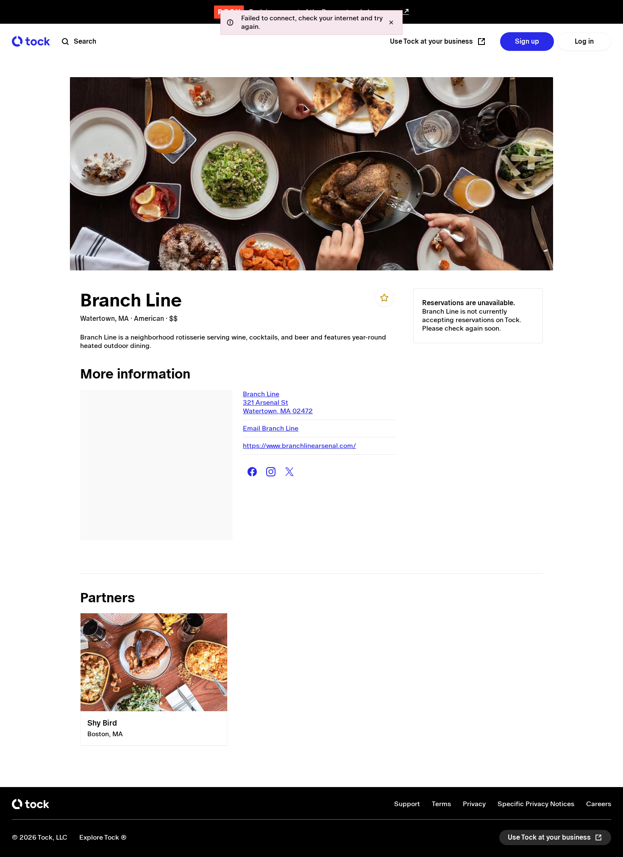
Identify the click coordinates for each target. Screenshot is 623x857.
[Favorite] (384, 297)
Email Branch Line (270, 428)
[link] (154, 679)
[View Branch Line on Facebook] (252, 471)
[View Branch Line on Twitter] (289, 471)
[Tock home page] (31, 41)
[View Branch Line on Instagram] (270, 471)
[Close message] (391, 22)
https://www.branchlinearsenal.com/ (299, 446)
